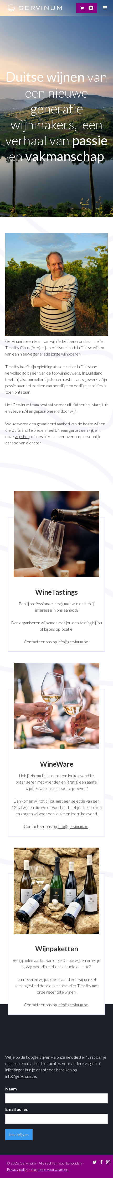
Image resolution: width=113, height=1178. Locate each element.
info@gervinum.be (73, 641)
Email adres (16, 1109)
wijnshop (22, 436)
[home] (33, 8)
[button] (86, 8)
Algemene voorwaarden (49, 1169)
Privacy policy (17, 1169)
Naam (11, 1088)
